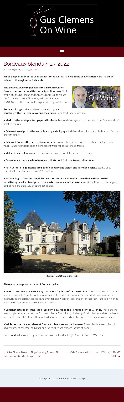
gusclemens (35, 69)
